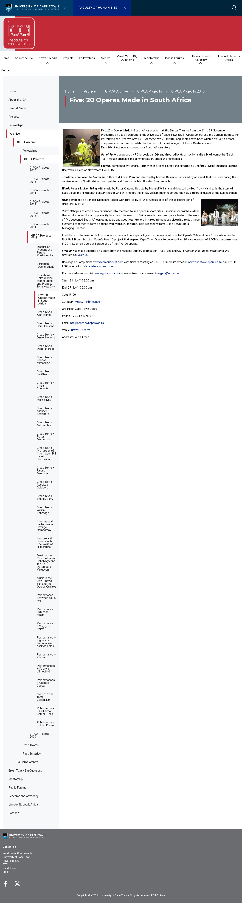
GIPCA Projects (34, 159)
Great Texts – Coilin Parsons (45, 325)
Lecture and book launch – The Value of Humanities (45, 543)
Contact (14, 813)
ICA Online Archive (27, 762)
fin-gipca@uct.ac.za (167, 273)
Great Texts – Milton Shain (45, 424)
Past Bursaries (32, 753)
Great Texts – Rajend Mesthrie (45, 470)
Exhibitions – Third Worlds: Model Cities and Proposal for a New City (46, 281)
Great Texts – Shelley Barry (45, 497)
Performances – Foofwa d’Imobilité (46, 668)
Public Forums (17, 787)
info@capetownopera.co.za (97, 266)
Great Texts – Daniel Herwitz (46, 336)
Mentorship (16, 779)
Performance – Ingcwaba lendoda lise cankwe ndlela (46, 642)
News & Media (17, 108)
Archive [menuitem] (105, 58)
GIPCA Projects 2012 (39, 214)
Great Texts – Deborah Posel (46, 347)
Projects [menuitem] (68, 58)
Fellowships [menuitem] (87, 58)
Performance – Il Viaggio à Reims (46, 626)
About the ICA (17, 99)
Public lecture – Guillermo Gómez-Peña (45, 711)
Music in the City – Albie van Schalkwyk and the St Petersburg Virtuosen (46, 562)
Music (78, 301)
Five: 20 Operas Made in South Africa (46, 299)
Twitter (17, 883)
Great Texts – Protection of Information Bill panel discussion (46, 453)
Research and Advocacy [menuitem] (201, 58)
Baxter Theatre (80, 330)
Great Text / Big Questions (25, 770)
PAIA (162, 895)
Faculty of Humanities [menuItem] (98, 7)
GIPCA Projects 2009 (39, 735)
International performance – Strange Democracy (46, 526)
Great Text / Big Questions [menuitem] (127, 58)
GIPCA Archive (26, 142)
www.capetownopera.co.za (205, 262)
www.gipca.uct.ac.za (107, 273)
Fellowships (16, 125)
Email (6, 871)
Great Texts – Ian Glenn (45, 373)
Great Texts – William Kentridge (45, 510)
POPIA (154, 895)
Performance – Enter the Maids (46, 612)
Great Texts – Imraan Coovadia (45, 385)
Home (12, 91)
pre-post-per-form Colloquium (45, 696)
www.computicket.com (108, 262)
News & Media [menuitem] (48, 58)
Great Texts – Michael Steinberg (45, 411)
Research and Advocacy (23, 796)
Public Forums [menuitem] (174, 58)
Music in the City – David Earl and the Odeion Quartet (46, 582)
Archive (15, 133)
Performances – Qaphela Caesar (46, 682)
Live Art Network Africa (23, 804)
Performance (91, 301)
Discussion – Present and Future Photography (45, 251)
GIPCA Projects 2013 (39, 203)
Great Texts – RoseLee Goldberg (45, 484)
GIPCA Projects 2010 (41, 237)
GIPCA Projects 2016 (39, 169)
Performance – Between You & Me (46, 597)
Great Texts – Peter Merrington (45, 436)
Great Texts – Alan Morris (45, 313)
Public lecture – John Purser (45, 724)
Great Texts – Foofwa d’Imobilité (45, 360)
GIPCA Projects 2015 (39, 180)
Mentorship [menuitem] (151, 58)
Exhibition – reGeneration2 (45, 265)
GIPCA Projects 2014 (39, 192)
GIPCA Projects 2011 (39, 226)
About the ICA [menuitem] (24, 58)
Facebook (5, 883)
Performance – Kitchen (46, 656)
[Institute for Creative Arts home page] (19, 33)
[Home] (32, 7)
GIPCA (83, 255)
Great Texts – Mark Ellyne (45, 398)
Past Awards (31, 745)
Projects (14, 116)
